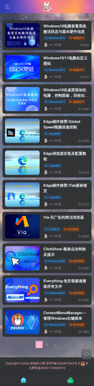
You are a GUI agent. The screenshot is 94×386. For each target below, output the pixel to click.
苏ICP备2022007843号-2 (63, 363)
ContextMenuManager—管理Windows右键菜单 (64, 315)
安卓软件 (54, 229)
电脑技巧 (78, 38)
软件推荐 (73, 229)
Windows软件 (57, 261)
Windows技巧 (57, 38)
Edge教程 (54, 133)
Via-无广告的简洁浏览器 (63, 217)
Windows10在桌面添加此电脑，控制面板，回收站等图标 (65, 95)
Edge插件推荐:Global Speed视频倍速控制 (61, 124)
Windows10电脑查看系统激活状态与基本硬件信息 (64, 28)
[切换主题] (86, 354)
